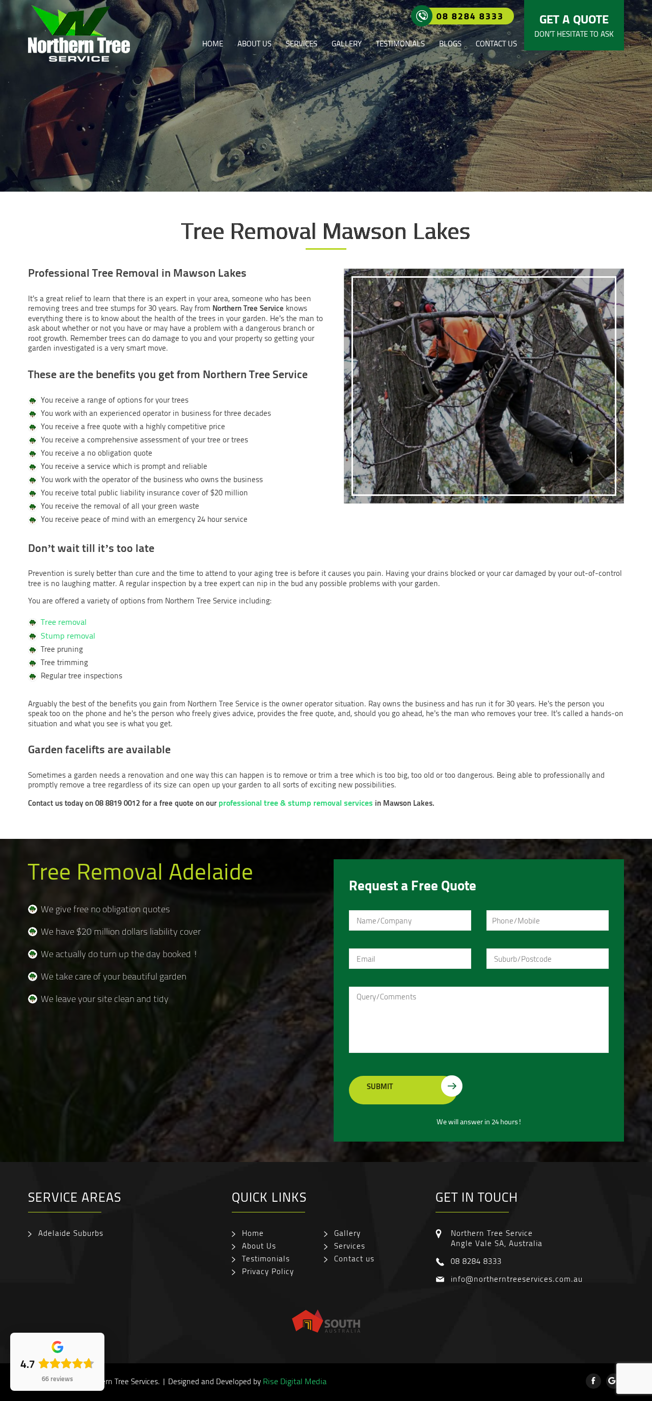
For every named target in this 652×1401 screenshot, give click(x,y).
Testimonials (400, 43)
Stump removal (68, 635)
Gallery (347, 43)
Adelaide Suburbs (70, 1233)
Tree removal (64, 621)
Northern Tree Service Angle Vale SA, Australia (496, 1238)
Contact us (496, 43)
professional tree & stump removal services (296, 802)
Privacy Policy (268, 1271)
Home (212, 43)
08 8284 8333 (470, 15)
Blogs (450, 43)
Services (301, 43)
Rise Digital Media (295, 1381)
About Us (254, 43)
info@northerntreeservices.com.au (517, 1279)
